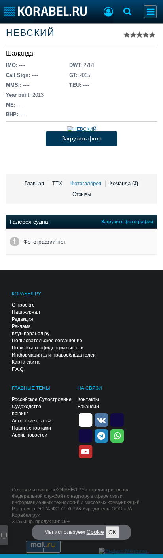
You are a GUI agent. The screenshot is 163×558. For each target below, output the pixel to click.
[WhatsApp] (117, 435)
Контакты (88, 399)
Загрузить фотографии (127, 221)
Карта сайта (26, 362)
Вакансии (88, 406)
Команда (124, 183)
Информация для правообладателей (54, 355)
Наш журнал (26, 312)
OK (112, 532)
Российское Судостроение (42, 399)
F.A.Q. (18, 369)
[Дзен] (85, 419)
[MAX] (85, 435)
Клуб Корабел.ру (30, 333)
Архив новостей (29, 435)
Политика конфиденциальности (48, 348)
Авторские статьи (31, 421)
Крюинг (20, 413)
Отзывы (81, 194)
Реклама (21, 326)
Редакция (22, 319)
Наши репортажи (31, 428)
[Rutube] (117, 419)
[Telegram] (101, 435)
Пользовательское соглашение (47, 340)
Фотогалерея (85, 183)
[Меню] (150, 11)
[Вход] (108, 12)
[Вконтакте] (101, 419)
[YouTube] (85, 451)
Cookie (95, 532)
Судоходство (26, 406)
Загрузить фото (82, 138)
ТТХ (57, 183)
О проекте (23, 305)
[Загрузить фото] (82, 129)
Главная (34, 183)
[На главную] (45, 11)
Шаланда (19, 53)
